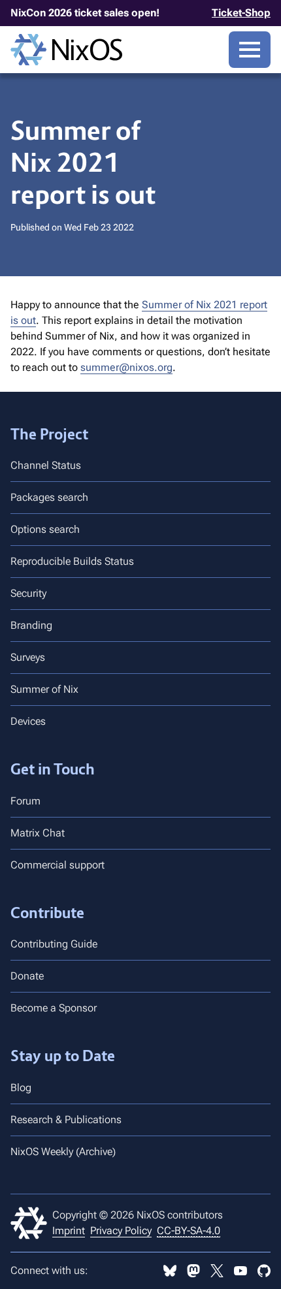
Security (28, 593)
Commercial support (57, 865)
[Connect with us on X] (216, 1270)
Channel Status (45, 465)
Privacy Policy (121, 1230)
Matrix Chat (37, 833)
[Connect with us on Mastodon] (193, 1270)
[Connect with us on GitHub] (264, 1270)
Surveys (27, 657)
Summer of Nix (44, 689)
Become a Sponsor (53, 1008)
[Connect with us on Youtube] (240, 1270)
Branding (31, 625)
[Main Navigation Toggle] (250, 49)
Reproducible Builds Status (72, 561)
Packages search (49, 497)
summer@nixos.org (126, 367)
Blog (20, 1087)
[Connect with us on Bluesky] (169, 1270)
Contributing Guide (53, 944)
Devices (28, 721)
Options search (45, 529)
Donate (27, 976)
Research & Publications (66, 1119)
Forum (25, 801)
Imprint (68, 1230)
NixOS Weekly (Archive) (63, 1151)
